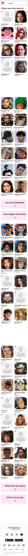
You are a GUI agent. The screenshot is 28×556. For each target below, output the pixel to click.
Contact (11, 549)
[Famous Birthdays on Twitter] (16, 534)
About (5, 549)
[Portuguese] (9, 545)
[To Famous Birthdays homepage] (2, 3)
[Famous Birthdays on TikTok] (11, 534)
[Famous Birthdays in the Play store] (19, 540)
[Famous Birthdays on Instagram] (6, 534)
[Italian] (19, 545)
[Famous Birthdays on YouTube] (21, 534)
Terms (23, 549)
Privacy (17, 549)
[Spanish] (4, 545)
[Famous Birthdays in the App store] (9, 540)
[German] (23, 545)
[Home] (14, 528)
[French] (14, 545)
